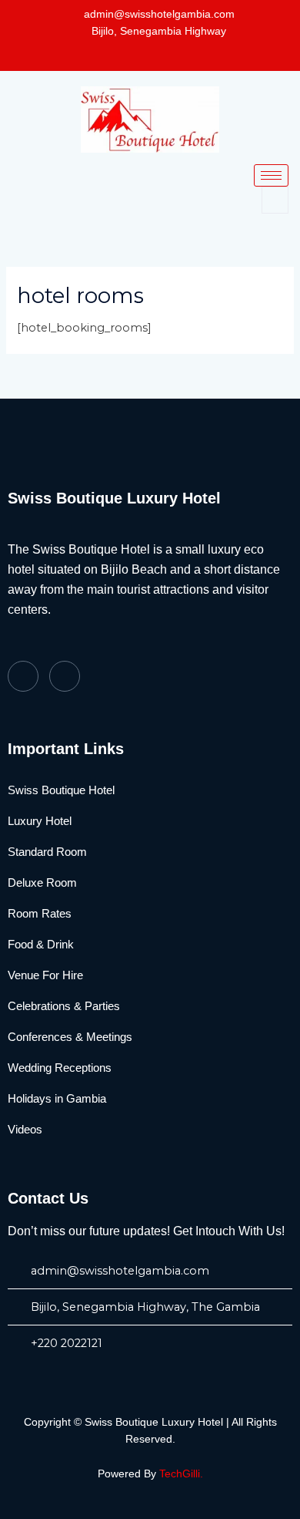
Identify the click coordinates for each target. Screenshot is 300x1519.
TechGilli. (181, 1473)
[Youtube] (64, 676)
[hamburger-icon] (271, 175)
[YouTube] (171, 52)
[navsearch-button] (275, 200)
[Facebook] (143, 52)
